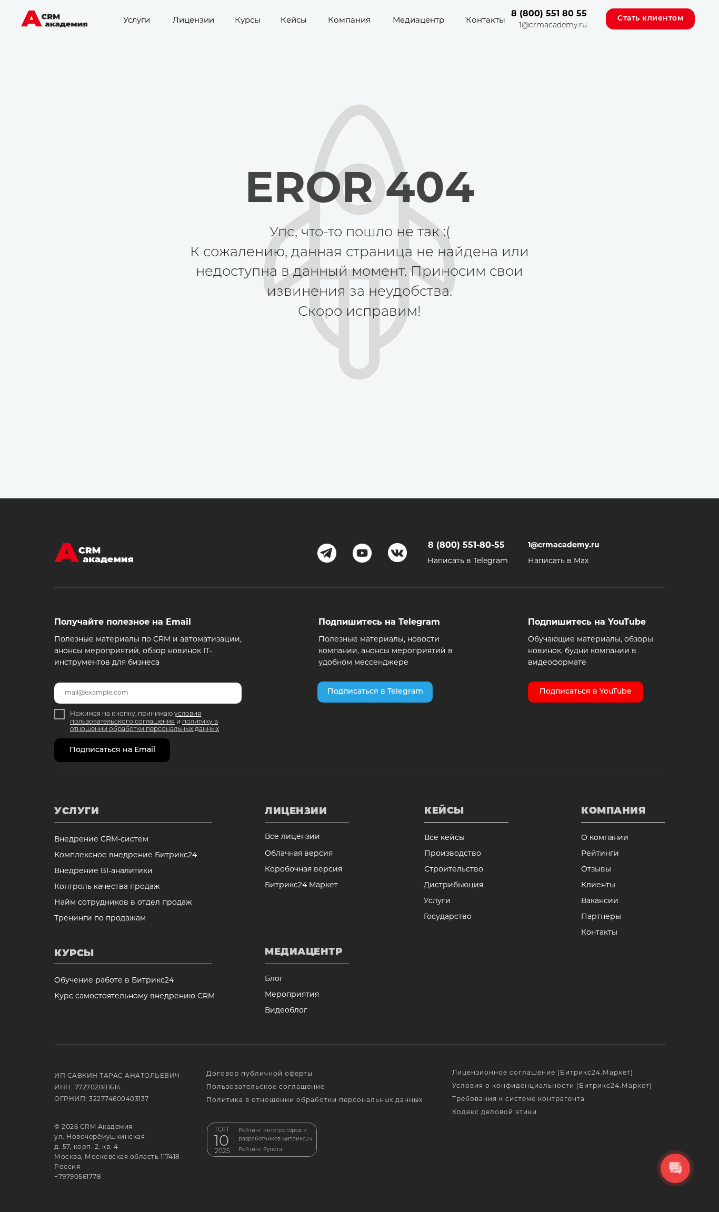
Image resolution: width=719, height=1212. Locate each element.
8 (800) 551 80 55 (549, 14)
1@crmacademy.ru (553, 25)
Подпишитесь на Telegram (379, 622)
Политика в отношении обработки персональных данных (314, 1100)
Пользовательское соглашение (265, 1087)
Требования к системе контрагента (518, 1099)
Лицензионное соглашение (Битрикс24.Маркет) (542, 1073)
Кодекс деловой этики (494, 1112)
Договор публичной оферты (259, 1074)
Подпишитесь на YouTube (587, 622)
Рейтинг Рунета (260, 1150)
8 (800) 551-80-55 (466, 546)
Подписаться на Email (112, 750)
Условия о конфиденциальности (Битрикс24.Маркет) (552, 1086)
